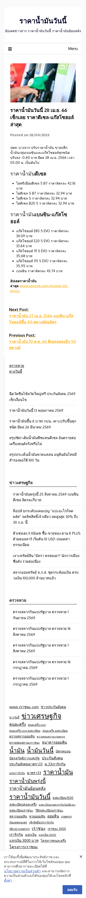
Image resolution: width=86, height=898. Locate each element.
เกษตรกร (66, 816)
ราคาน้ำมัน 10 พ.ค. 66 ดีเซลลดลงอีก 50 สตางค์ (42, 341)
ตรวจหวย (16, 365)
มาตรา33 (34, 773)
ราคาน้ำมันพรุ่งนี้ (27, 781)
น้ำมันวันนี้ (40, 750)
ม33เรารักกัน (17, 773)
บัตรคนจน (63, 751)
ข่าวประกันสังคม (53, 707)
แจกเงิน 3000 (47, 835)
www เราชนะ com (24, 706)
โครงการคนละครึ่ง (53, 841)
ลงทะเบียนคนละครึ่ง (23, 804)
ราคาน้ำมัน (58, 772)
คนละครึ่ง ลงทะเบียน (55, 730)
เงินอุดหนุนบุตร (18, 822)
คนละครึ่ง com (37, 725)
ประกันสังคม (52, 758)
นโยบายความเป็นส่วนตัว (22, 871)
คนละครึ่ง (17, 724)
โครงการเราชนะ (23, 846)
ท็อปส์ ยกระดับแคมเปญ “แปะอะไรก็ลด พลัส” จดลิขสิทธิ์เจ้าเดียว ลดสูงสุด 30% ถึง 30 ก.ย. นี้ (45, 517)
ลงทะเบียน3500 (63, 798)
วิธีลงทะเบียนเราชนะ (49, 810)
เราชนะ (39, 828)
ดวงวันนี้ (15, 371)
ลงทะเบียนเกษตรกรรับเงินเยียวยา (57, 804)
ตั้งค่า (8, 880)
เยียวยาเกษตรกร (19, 829)
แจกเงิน (31, 834)
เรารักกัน (16, 834)
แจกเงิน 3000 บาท (23, 840)
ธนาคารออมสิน (54, 742)
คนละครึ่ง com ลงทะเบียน (24, 730)
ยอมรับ (72, 890)
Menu (73, 48)
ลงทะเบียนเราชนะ (21, 810)
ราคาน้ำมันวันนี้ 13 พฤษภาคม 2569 (36, 410)
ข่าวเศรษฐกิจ (41, 715)
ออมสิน (53, 816)
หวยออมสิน (37, 816)
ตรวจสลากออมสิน (22, 736)
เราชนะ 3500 (57, 829)
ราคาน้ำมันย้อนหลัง (27, 788)
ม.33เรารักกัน (55, 764)
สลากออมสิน (18, 816)
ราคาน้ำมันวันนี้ (43, 20)
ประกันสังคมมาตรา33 (26, 764)
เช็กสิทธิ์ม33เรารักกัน (41, 822)
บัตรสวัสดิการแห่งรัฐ (24, 758)
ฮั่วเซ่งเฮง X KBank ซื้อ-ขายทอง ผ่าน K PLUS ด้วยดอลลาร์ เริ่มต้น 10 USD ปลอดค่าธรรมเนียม (47, 539)
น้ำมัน (17, 750)
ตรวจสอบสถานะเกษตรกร (51, 736)
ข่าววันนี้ (14, 717)
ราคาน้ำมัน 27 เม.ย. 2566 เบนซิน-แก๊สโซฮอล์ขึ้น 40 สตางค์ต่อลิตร (41, 315)
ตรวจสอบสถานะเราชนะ (24, 742)
